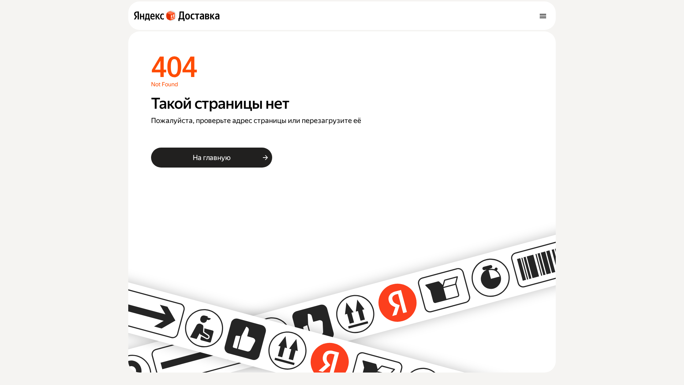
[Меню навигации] (543, 16)
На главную (211, 157)
